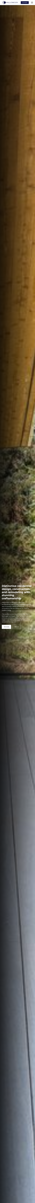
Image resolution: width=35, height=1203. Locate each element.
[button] (31, 3)
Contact (24, 2)
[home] (10, 2)
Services (6, 627)
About (16, 627)
